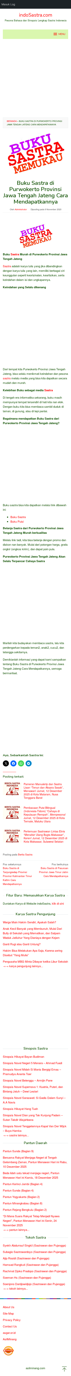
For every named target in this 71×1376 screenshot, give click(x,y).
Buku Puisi (17, 521)
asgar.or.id (9, 1333)
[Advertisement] (35, 78)
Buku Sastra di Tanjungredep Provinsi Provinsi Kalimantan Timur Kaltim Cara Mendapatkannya (17, 874)
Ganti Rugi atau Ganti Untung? (22, 944)
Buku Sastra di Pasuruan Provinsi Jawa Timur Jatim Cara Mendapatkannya (53, 870)
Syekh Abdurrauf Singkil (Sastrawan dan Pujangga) (34, 1245)
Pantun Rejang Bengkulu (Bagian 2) (25, 1210)
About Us (8, 1307)
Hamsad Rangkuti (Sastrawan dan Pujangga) (31, 1265)
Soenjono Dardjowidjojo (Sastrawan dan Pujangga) (34, 1284)
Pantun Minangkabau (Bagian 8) (22, 1203)
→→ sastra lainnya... (16, 1135)
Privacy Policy (12, 1320)
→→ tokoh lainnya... (15, 1288)
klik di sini (58, 903)
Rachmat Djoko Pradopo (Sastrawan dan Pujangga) (35, 1271)
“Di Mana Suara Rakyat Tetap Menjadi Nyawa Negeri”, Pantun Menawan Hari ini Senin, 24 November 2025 (31, 1220)
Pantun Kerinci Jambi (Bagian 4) (23, 1184)
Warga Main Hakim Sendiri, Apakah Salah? (29, 922)
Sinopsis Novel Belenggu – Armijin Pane (27, 1080)
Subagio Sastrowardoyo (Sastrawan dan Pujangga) (34, 1252)
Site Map (8, 1313)
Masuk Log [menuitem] (8, 4)
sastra (7, 378)
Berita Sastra (25, 854)
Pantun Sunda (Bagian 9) (18, 1151)
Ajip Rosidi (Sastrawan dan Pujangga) (26, 1258)
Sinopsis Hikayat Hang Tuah (20, 1109)
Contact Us (10, 1326)
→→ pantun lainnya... (16, 1230)
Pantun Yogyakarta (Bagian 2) (21, 1197)
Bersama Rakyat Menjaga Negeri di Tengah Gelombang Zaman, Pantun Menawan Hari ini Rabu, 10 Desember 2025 (35, 1161)
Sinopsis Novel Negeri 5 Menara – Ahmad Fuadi (32, 1063)
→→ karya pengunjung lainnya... (23, 966)
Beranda (12, 120)
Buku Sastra (18, 517)
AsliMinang (9, 1339)
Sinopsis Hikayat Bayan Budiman (23, 1056)
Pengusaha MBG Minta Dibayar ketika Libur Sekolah (35, 961)
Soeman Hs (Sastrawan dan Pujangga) (27, 1277)
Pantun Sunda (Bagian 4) (18, 1190)
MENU (62, 34)
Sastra (15, 254)
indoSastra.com (35, 15)
